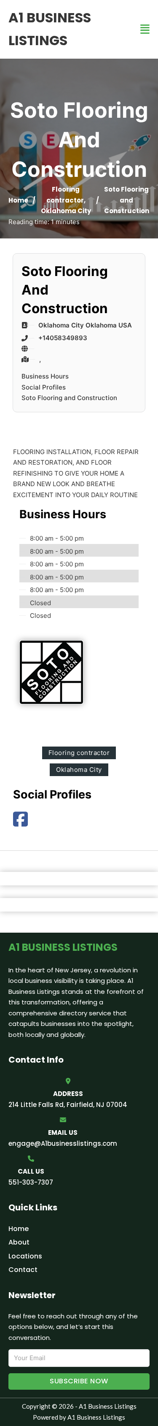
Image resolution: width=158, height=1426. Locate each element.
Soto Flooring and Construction (69, 398)
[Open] (145, 29)
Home (18, 200)
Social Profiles (43, 387)
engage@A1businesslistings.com (62, 1143)
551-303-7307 (30, 1182)
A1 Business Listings (49, 29)
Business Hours (45, 376)
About (18, 1242)
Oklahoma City (66, 210)
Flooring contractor (79, 753)
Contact (22, 1269)
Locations (25, 1256)
